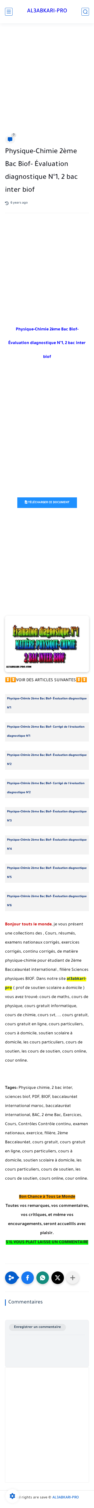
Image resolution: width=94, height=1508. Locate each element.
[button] (27, 1277)
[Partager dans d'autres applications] (72, 1277)
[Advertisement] (47, 80)
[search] (85, 12)
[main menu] (9, 12)
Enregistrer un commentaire (37, 1327)
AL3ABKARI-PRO (47, 12)
